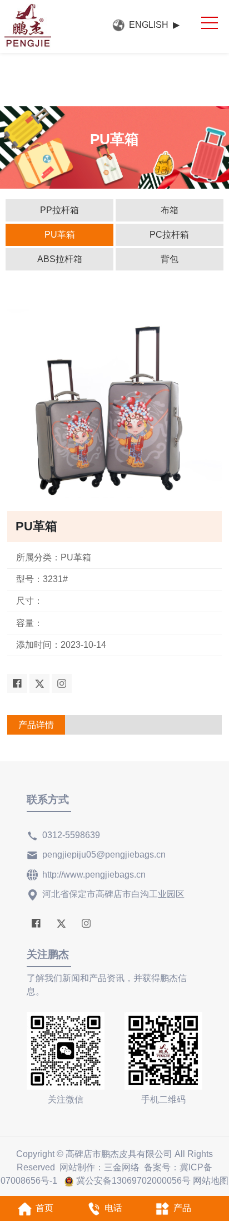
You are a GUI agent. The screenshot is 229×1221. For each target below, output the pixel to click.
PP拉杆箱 (59, 210)
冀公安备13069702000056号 (133, 1180)
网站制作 (77, 1167)
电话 (113, 1208)
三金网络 (122, 1167)
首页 (44, 1208)
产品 (182, 1208)
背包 (169, 259)
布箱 (169, 210)
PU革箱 (59, 234)
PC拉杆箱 (169, 234)
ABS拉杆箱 (59, 259)
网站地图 (210, 1180)
